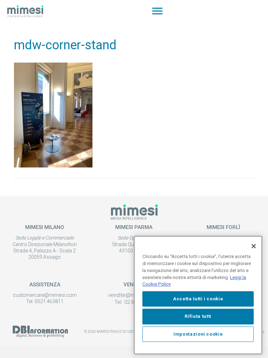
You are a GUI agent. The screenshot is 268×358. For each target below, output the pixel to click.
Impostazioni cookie (198, 334)
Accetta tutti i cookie (198, 298)
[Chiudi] (253, 246)
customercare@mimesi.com (45, 295)
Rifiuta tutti (198, 316)
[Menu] (157, 11)
